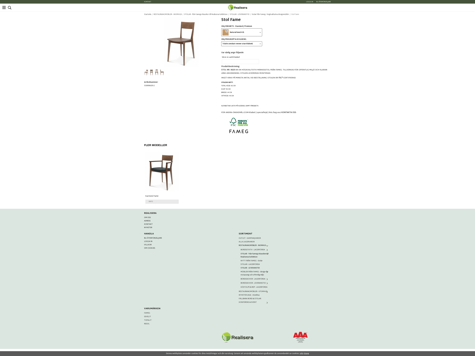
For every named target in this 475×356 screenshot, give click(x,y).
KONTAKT (148, 224)
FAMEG (147, 313)
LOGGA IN (148, 241)
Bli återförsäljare (323, 1)
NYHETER (148, 227)
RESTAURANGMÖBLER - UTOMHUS (253, 291)
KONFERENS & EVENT (248, 302)
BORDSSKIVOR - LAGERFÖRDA (253, 279)
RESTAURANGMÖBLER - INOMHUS (252, 245)
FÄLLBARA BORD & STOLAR (250, 298)
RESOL (147, 323)
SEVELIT (147, 316)
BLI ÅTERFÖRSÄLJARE (153, 238)
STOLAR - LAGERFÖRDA (250, 264)
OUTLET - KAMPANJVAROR (250, 238)
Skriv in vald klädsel (231, 57)
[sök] (9, 7)
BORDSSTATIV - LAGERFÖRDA (253, 249)
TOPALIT (148, 320)
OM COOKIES (149, 248)
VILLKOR (148, 244)
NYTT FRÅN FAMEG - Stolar (251, 260)
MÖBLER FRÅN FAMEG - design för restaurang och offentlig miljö (254, 273)
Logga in (309, 1)
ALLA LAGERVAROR (247, 241)
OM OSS (147, 217)
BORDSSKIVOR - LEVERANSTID (253, 283)
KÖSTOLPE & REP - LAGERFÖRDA (254, 287)
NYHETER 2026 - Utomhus (249, 295)
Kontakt (147, 1)
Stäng (306, 353)
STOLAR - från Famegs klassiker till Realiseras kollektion (255, 255)
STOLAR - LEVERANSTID (250, 268)
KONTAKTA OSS (288, 112)
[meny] (4, 7)
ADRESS (147, 220)
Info (151, 201)
